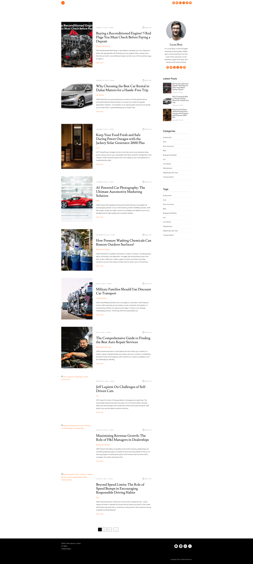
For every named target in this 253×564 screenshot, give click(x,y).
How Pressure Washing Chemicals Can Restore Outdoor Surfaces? (123, 243)
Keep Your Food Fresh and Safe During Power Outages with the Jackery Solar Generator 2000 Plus (120, 139)
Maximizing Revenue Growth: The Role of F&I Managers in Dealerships (122, 438)
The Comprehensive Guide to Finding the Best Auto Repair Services (123, 340)
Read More (99, 63)
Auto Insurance (168, 146)
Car (97, 396)
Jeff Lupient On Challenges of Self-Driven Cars (121, 389)
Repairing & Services (103, 347)
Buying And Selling (103, 46)
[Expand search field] (63, 3)
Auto (97, 148)
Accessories (167, 137)
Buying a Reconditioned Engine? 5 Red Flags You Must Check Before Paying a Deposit (123, 37)
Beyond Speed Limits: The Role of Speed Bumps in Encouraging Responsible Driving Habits (120, 489)
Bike (164, 151)
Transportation (101, 298)
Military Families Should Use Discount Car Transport (123, 291)
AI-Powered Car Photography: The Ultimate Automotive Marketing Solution (120, 192)
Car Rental (100, 95)
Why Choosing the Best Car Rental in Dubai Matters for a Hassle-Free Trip (122, 88)
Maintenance (167, 168)
